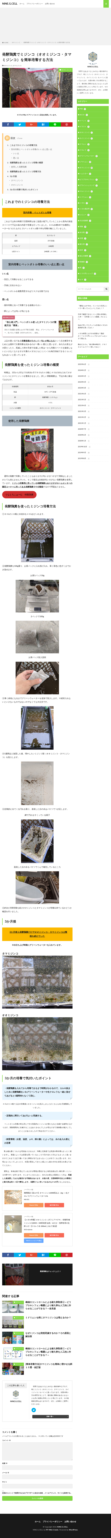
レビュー (84, 215)
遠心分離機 (85, 256)
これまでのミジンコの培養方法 (22, 145)
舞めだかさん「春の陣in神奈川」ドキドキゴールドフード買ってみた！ (92, 346)
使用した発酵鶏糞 (19, 167)
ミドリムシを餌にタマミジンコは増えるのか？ (48, 1318)
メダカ (83, 203)
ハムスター (85, 173)
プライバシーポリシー (35, 4)
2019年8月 (83, 458)
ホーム (22, 4)
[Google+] (31, 124)
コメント (6, 1440)
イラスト (84, 126)
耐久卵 (83, 244)
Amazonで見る (33, 1205)
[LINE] (55, 124)
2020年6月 (83, 435)
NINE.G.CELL (9, 4)
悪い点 (16, 158)
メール (5, 1473)
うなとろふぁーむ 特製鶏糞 (19, 495)
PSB (82, 109)
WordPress (73, 1530)
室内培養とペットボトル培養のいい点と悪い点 (31, 149)
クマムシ (84, 144)
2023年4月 (83, 382)
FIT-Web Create (52, 1530)
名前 (4, 1463)
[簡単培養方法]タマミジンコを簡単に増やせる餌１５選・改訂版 (48, 1366)
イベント (84, 121)
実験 (83, 226)
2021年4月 (83, 405)
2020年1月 (83, 441)
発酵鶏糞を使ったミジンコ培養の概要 (25, 163)
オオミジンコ (16, 42)
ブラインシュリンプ (88, 185)
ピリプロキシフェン (88, 179)
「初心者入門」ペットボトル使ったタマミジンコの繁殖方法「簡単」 (30, 324)
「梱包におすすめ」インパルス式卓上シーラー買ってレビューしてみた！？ (92, 307)
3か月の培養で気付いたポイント (22, 190)
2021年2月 (83, 417)
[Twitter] (20, 124)
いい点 (16, 154)
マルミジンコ (86, 191)
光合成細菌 (85, 220)
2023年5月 (83, 376)
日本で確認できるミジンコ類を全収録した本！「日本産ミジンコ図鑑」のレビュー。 (92, 317)
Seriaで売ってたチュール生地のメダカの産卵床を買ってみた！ (92, 326)
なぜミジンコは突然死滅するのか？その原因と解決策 (48, 1335)
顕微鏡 (83, 262)
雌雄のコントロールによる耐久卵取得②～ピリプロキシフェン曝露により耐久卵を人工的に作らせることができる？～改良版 (48, 1305)
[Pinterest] (67, 124)
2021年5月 (83, 399)
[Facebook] (8, 124)
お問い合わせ (50, 4)
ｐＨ (83, 279)
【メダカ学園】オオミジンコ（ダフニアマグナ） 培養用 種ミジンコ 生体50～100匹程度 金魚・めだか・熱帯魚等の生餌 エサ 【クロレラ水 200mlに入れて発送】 (47, 1223)
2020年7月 (83, 429)
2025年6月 (83, 364)
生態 (83, 238)
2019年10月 (84, 447)
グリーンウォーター (88, 156)
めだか (83, 115)
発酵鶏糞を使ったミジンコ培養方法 (24, 172)
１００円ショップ (87, 273)
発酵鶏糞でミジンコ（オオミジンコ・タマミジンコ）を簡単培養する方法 (46, 42)
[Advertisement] (55, 25)
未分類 (83, 232)
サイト (4, 1482)
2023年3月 (83, 388)
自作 (83, 250)
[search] (106, 289)
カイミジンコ (86, 138)
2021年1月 (83, 423)
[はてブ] (43, 124)
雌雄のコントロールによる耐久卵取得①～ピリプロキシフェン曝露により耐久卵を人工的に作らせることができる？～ (48, 1352)
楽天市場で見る (54, 1205)
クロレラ (84, 150)
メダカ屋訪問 (86, 209)
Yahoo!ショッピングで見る (34, 1240)
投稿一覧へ (50, 1416)
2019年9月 (83, 452)
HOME (6, 42)
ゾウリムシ (85, 162)
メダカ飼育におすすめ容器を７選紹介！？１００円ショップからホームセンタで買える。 (92, 336)
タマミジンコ (17, 65)
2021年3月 (83, 411)
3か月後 (12, 176)
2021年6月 (83, 394)
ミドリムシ (85, 197)
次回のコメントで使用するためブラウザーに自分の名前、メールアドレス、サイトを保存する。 (37, 1493)
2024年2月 (83, 370)
